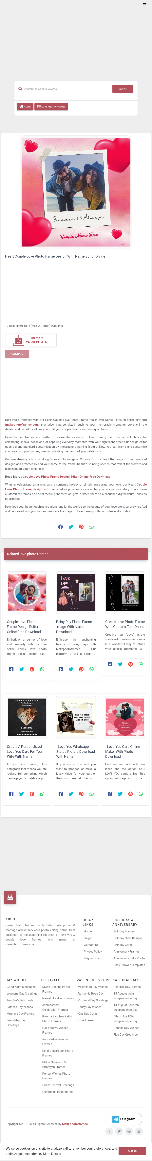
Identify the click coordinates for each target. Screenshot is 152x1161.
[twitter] (119, 1131)
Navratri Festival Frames (58, 998)
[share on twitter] (71, 527)
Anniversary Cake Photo (129, 958)
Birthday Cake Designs (128, 938)
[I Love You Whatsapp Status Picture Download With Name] (76, 717)
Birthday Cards (123, 945)
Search (122, 88)
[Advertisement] (76, 37)
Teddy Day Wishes (90, 1007)
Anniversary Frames (127, 951)
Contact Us (91, 945)
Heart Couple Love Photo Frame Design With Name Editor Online (55, 256)
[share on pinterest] (81, 527)
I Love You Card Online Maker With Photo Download (122, 751)
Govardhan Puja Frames (57, 1092)
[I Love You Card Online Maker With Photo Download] (125, 717)
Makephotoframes (75, 1124)
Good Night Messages (21, 987)
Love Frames (86, 1020)
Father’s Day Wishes (20, 1007)
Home (27, 106)
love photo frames (53, 106)
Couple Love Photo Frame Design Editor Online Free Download (66, 476)
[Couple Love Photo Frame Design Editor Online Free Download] (27, 592)
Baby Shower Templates (129, 965)
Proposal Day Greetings (93, 1000)
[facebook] (109, 1131)
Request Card (93, 958)
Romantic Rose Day (91, 993)
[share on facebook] (60, 527)
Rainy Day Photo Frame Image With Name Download (74, 627)
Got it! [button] (132, 1150)
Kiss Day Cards (88, 1013)
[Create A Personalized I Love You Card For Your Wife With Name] (27, 717)
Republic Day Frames (127, 987)
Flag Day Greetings (126, 1034)
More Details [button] (52, 1153)
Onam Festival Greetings (58, 1085)
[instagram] (139, 1131)
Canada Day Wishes (126, 1028)
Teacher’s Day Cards (20, 1000)
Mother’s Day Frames (20, 1013)
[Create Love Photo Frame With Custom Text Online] (125, 592)
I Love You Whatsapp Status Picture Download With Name (75, 751)
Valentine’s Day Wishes (93, 987)
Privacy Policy (93, 951)
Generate (17, 353)
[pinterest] (129, 1131)
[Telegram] (123, 1119)
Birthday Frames (124, 931)
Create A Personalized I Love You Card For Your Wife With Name (25, 751)
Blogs (87, 938)
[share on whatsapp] (91, 527)
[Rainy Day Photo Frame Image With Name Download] (76, 592)
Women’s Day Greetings (22, 993)
